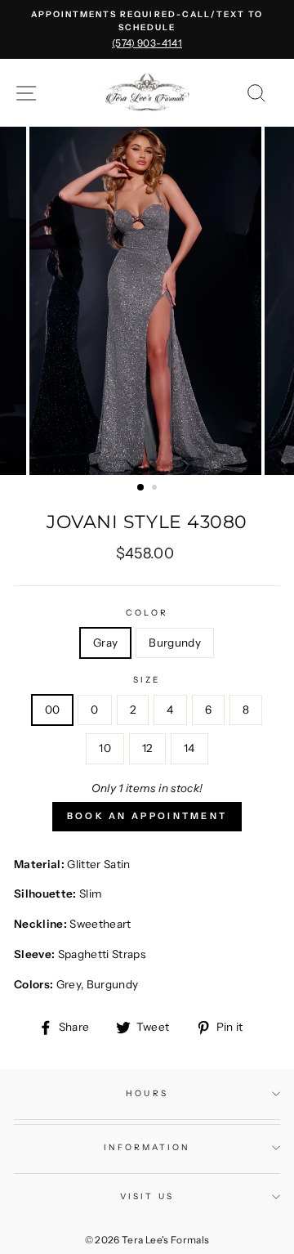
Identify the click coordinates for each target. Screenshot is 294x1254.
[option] (147, 29)
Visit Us (146, 1196)
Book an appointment (147, 816)
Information (147, 1147)
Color (146, 612)
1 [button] (141, 488)
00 (52, 709)
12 (147, 748)
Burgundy (175, 642)
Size (147, 679)
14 (189, 748)
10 (105, 748)
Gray (105, 642)
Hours (146, 1093)
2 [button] (156, 489)
